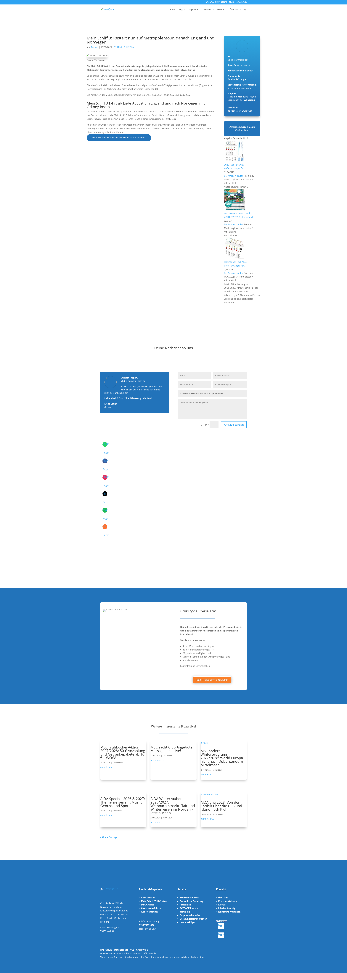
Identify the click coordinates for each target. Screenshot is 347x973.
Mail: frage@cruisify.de (238, 2)
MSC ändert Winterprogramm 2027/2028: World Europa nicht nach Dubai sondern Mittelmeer (222, 757)
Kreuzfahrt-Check (189, 897)
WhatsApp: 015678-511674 (216, 2)
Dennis (94, 47)
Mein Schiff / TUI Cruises (154, 901)
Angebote (193, 10)
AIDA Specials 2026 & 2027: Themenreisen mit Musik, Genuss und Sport (122, 802)
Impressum (106, 949)
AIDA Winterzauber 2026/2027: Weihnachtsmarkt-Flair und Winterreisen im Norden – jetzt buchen (172, 805)
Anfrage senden (234, 425)
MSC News (167, 755)
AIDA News (117, 810)
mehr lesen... (106, 767)
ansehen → (241, 70)
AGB (132, 949)
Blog (181, 10)
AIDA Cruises (148, 897)
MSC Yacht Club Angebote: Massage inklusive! (171, 749)
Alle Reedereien (149, 911)
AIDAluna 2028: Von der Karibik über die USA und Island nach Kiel (221, 806)
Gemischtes (118, 762)
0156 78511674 (146, 925)
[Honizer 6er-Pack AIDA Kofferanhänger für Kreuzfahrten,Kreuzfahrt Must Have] (234, 258)
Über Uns (234, 10)
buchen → (238, 65)
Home (172, 10)
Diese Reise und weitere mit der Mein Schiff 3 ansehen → (119, 137)
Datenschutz (121, 949)
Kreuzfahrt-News (227, 901)
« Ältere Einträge (108, 837)
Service (220, 10)
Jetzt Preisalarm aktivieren (212, 680)
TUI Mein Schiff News (125, 47)
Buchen (207, 10)
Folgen (105, 452)
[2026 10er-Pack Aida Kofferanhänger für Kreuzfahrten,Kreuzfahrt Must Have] (234, 161)
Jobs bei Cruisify (226, 908)
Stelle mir (234, 96)
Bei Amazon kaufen (233, 175)
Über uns (223, 897)
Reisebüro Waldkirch (229, 911)
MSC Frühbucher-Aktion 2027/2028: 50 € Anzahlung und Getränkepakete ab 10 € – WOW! (122, 752)
